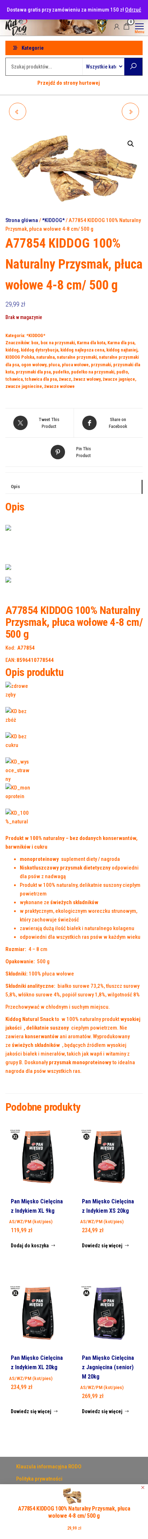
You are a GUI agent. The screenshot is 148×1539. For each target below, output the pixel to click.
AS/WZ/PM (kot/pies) (30, 1221)
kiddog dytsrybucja (39, 350)
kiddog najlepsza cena (82, 350)
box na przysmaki (58, 342)
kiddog (12, 350)
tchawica (14, 379)
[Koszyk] (126, 27)
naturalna (45, 357)
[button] (130, 143)
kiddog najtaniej (121, 350)
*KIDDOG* (53, 220)
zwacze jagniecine (23, 386)
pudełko (61, 372)
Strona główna (21, 220)
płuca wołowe (75, 364)
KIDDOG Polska (19, 357)
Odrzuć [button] (133, 9)
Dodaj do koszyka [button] (30, 1245)
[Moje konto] (117, 26)
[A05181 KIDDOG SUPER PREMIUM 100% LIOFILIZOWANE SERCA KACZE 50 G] (130, 111)
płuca (54, 364)
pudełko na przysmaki (92, 372)
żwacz (65, 379)
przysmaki (101, 364)
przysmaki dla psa (33, 372)
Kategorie (33, 48)
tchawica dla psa (41, 379)
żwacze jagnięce (119, 379)
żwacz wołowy (87, 379)
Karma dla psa (120, 342)
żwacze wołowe (59, 386)
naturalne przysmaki (77, 357)
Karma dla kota (91, 342)
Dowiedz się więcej (102, 1245)
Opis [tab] (15, 486)
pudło (122, 372)
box (34, 342)
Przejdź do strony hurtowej (68, 83)
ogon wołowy (33, 364)
